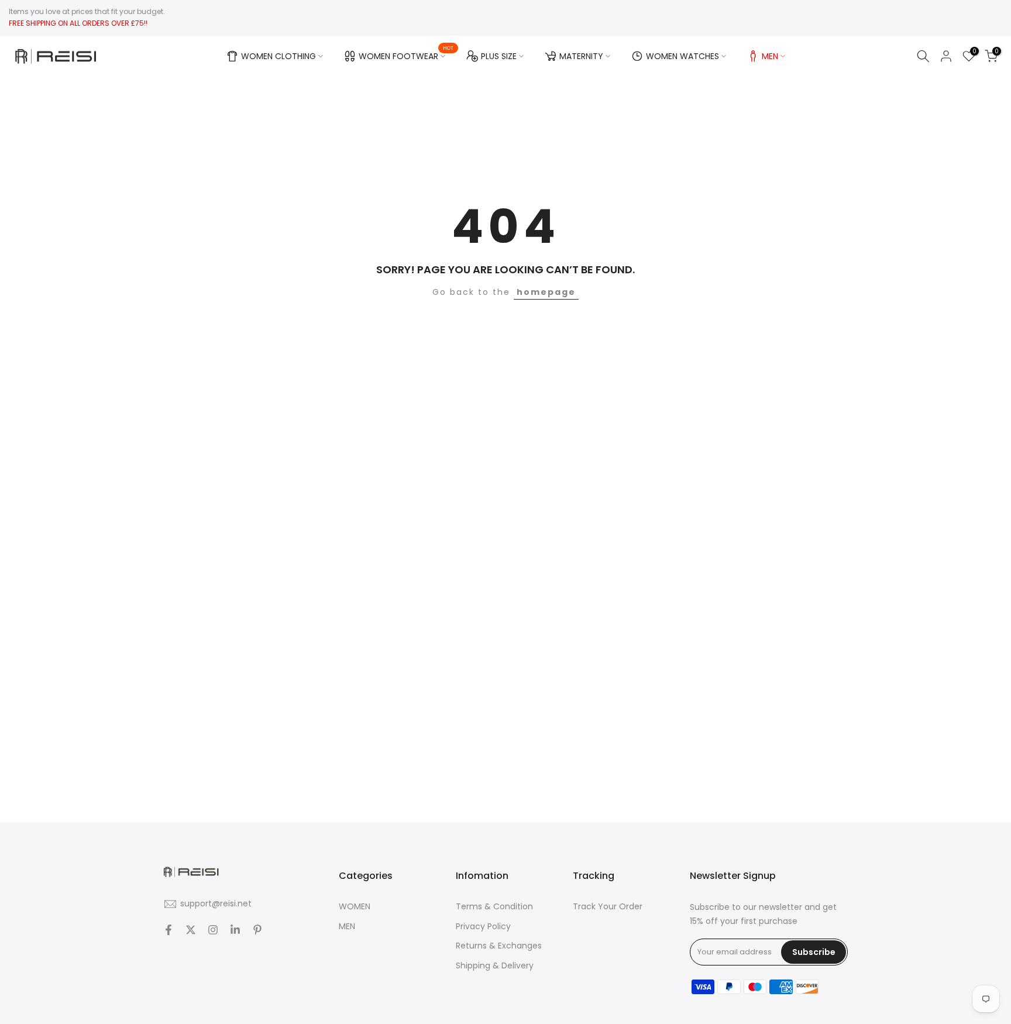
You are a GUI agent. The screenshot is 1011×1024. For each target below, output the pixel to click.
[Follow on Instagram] (213, 930)
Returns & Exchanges (499, 945)
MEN (770, 56)
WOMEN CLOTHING (278, 56)
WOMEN (354, 906)
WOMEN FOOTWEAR (406, 54)
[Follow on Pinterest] (257, 930)
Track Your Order (607, 906)
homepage (546, 292)
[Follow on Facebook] (168, 930)
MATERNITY (581, 56)
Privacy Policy (483, 926)
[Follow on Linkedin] (235, 930)
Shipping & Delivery (495, 965)
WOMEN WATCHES (682, 56)
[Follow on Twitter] (190, 930)
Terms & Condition (494, 906)
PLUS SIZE (499, 56)
